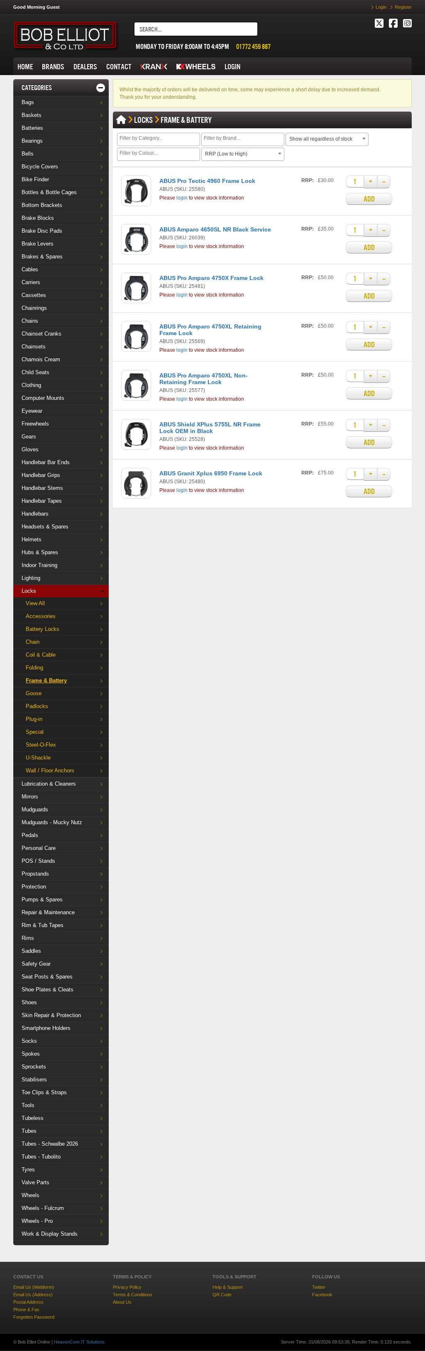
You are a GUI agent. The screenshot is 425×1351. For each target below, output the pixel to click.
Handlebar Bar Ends (46, 462)
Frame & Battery (46, 680)
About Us (122, 1302)
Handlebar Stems (42, 488)
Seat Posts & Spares (47, 977)
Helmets (32, 539)
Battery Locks (42, 629)
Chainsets (34, 346)
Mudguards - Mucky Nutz (52, 822)
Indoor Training (39, 565)
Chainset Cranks (41, 334)
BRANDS (53, 66)
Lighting (31, 578)
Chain (32, 642)
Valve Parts (35, 1182)
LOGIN (232, 66)
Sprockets (34, 1067)
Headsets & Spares (45, 526)
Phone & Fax (26, 1309)
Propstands (35, 874)
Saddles (31, 951)
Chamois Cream (41, 359)
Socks (29, 1041)
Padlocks (37, 706)
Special (35, 732)
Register (403, 7)
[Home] (121, 119)
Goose (34, 693)
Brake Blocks (38, 218)
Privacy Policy (127, 1287)
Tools (28, 1105)
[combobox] (158, 139)
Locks (29, 591)
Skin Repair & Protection (51, 1015)
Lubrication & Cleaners (49, 784)
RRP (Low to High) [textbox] (226, 154)
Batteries (32, 128)
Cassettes (34, 295)
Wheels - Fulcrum (43, 1208)
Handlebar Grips (41, 475)
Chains (30, 321)
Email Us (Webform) (33, 1287)
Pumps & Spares (42, 899)
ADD (369, 199)
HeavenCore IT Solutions (79, 1341)
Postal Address (28, 1302)
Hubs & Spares (40, 552)
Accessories (41, 616)
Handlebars (35, 514)
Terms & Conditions (132, 1294)
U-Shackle (38, 758)
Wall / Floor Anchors (50, 770)
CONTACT (119, 66)
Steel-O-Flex (41, 745)
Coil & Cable (41, 655)
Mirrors (30, 797)
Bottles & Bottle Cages (49, 192)
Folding (34, 668)
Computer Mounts (43, 398)
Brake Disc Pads (42, 231)
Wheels (30, 1195)
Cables (30, 269)
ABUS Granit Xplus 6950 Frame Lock (210, 473)
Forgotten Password (33, 1316)
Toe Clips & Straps (44, 1092)
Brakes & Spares (42, 256)
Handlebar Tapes (42, 501)
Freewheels (35, 424)
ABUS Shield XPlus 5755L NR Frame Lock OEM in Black (210, 427)
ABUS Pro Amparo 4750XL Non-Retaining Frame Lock (203, 378)
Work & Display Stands (50, 1234)
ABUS (166, 189)
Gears (29, 436)
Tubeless (33, 1118)
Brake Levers (38, 244)
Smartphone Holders (46, 1028)
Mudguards (35, 809)
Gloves (30, 449)
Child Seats (35, 372)
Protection (34, 887)
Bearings (32, 141)
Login (381, 7)
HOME (25, 66)
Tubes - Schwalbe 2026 (50, 1144)
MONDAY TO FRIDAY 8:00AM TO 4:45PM (182, 46)
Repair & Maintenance (48, 912)
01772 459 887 (253, 46)
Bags (28, 102)
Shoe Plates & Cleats (47, 989)
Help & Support (227, 1287)
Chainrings (34, 308)
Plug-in (34, 719)
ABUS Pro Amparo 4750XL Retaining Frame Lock (210, 329)
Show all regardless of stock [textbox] (320, 139)
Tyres (28, 1169)
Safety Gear (36, 964)
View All (35, 603)
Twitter (318, 1287)
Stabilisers (34, 1079)
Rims (28, 938)
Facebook (322, 1294)
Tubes (29, 1131)
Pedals (30, 835)
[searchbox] (160, 139)
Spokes (31, 1054)
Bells (28, 154)
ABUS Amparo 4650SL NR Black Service (215, 229)
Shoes (29, 1002)
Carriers (31, 282)
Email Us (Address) (33, 1294)
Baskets (32, 115)
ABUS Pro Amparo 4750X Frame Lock (211, 278)
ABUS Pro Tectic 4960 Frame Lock (207, 181)
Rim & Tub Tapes (43, 925)
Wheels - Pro (37, 1221)
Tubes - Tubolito (41, 1157)
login (182, 198)
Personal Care (39, 848)
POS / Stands (38, 861)
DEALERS (85, 66)
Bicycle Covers (40, 166)
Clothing (31, 385)
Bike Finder (35, 179)
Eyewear (32, 411)
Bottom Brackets (42, 205)
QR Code (222, 1294)
